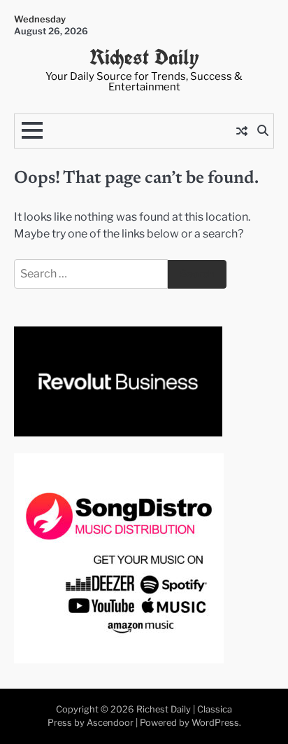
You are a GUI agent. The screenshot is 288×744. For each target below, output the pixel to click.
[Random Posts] (241, 131)
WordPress (215, 722)
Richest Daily (144, 57)
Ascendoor (110, 722)
